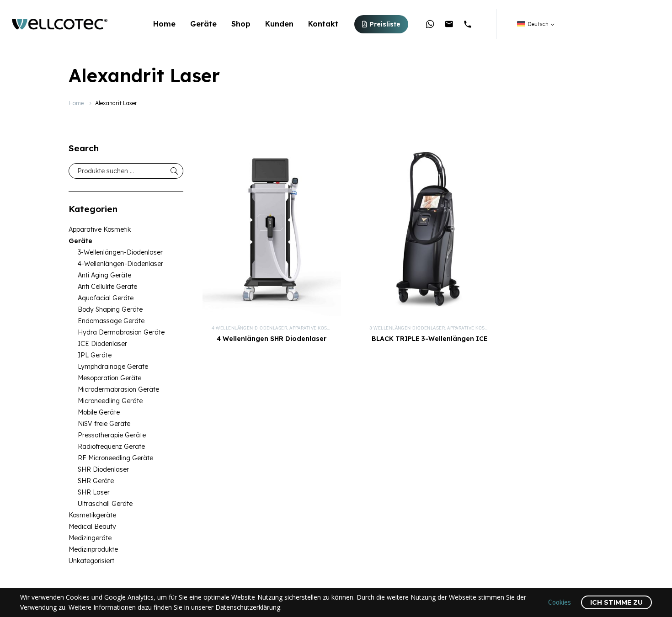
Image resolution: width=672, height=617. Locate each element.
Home (164, 23)
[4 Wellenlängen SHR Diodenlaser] (272, 230)
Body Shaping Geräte (110, 309)
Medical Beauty (92, 526)
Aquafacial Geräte (105, 298)
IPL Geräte (95, 355)
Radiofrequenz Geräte (111, 446)
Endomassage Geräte (111, 321)
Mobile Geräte (99, 412)
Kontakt (323, 23)
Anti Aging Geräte (104, 275)
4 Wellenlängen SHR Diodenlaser (271, 339)
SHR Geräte (96, 481)
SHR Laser (94, 492)
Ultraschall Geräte (105, 504)
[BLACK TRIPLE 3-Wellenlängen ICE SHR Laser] (429, 230)
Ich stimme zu (616, 602)
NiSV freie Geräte (104, 424)
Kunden (279, 23)
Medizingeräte (90, 538)
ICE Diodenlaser (102, 344)
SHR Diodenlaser (103, 469)
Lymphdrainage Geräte (113, 366)
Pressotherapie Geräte (112, 435)
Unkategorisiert (91, 561)
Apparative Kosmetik (100, 229)
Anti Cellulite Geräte (107, 286)
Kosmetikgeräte (92, 515)
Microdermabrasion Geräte (118, 389)
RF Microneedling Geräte (115, 458)
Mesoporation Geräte (109, 378)
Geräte (203, 23)
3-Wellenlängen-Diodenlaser (120, 252)
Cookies (559, 602)
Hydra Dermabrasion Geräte (121, 332)
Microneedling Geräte (110, 401)
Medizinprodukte (93, 549)
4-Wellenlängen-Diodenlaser (120, 264)
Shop (241, 23)
